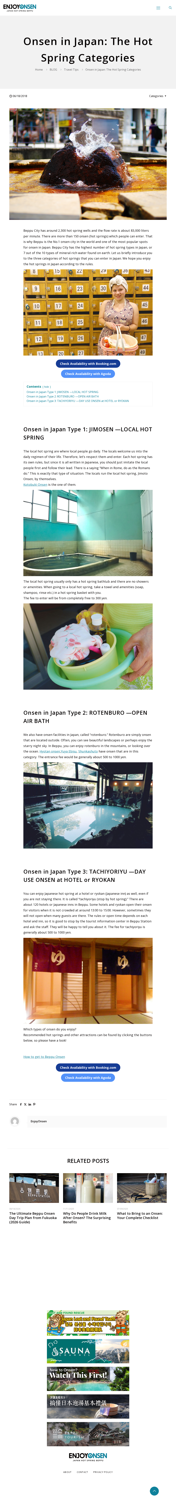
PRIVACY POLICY (103, 1472)
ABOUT (67, 1472)
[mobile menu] (158, 8)
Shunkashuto (88, 751)
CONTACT (82, 1472)
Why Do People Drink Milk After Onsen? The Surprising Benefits (87, 1217)
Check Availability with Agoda (88, 374)
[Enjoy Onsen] (19, 7)
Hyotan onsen (50, 751)
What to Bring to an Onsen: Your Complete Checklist (140, 1215)
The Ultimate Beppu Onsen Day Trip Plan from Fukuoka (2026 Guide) (33, 1217)
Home (39, 69)
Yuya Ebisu (69, 751)
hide (46, 386)
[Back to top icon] (154, 1491)
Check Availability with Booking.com (88, 364)
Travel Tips (71, 69)
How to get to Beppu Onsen (44, 1057)
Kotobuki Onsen (35, 484)
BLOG (53, 69)
